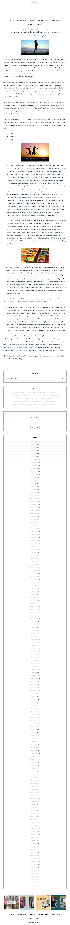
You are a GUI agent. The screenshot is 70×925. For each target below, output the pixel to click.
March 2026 (34, 456)
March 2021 (34, 636)
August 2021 (34, 621)
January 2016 (34, 822)
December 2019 (34, 681)
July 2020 (34, 660)
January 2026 (33, 462)
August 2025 (34, 477)
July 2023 (33, 552)
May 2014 (34, 882)
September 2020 (34, 654)
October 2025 (33, 471)
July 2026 (33, 444)
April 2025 (34, 489)
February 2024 (34, 531)
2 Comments (45, 29)
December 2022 (34, 573)
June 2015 (34, 843)
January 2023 (33, 570)
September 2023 (34, 546)
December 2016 (34, 789)
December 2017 (34, 753)
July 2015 (34, 840)
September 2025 (34, 474)
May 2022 (33, 594)
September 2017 (34, 762)
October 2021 (34, 615)
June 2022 (34, 591)
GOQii (35, 2)
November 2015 (34, 828)
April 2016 (34, 813)
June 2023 (34, 555)
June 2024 (33, 519)
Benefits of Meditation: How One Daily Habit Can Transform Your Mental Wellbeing (35, 404)
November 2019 (34, 684)
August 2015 (34, 837)
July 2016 (34, 804)
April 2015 (34, 849)
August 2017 (34, 765)
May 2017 (34, 774)
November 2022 (34, 576)
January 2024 (34, 534)
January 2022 (34, 606)
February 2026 (34, 459)
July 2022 (33, 588)
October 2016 (34, 795)
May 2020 (34, 666)
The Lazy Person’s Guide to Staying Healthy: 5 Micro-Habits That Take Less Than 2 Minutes (35, 395)
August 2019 (34, 693)
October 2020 (33, 651)
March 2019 (34, 708)
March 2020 (34, 672)
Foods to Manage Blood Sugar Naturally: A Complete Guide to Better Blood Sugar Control (35, 392)
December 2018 (34, 717)
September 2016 (34, 798)
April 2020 (34, 669)
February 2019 (34, 711)
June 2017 (34, 771)
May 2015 (34, 846)
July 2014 (34, 876)
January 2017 (34, 786)
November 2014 (34, 864)
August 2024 (33, 513)
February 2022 (34, 603)
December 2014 (34, 861)
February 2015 (34, 855)
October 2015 (34, 831)
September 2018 (34, 726)
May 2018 (34, 738)
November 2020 (34, 648)
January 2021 (34, 642)
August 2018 (34, 729)
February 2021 (34, 639)
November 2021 (34, 612)
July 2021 (34, 624)
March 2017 (34, 780)
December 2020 (34, 645)
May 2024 (33, 522)
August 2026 (34, 441)
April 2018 (34, 741)
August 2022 (34, 585)
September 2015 (34, 834)
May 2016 (33, 810)
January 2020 (34, 678)
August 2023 (34, 549)
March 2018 (34, 744)
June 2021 (33, 627)
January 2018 (33, 750)
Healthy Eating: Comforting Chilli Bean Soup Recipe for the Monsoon (35, 398)
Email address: (35, 417)
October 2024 (33, 507)
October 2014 (34, 867)
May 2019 (34, 702)
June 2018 (34, 735)
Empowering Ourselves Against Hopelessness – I (35, 32)
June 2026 (33, 447)
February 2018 (34, 747)
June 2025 (34, 483)
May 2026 (33, 450)
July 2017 (34, 768)
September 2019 (34, 690)
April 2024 (34, 525)
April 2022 (34, 597)
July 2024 (33, 516)
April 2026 (34, 453)
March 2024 (34, 528)
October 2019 (34, 687)
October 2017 (33, 759)
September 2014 (34, 870)
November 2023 (34, 540)
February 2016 (34, 819)
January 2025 (33, 498)
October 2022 (33, 579)
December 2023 (34, 537)
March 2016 (34, 816)
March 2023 (34, 564)
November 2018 (34, 720)
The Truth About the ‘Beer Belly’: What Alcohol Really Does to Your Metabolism (35, 401)
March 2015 (34, 852)
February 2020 (34, 675)
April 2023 (34, 561)
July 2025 (34, 480)
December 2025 (34, 465)
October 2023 (33, 543)
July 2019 (34, 696)
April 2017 (34, 777)
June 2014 (34, 879)
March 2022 (34, 600)
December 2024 (34, 501)
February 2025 (34, 495)
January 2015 (33, 858)
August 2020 (34, 657)
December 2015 (34, 825)
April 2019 (34, 705)
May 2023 (33, 558)
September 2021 (34, 618)
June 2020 (34, 663)
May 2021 (33, 630)
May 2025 (33, 486)
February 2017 (34, 783)
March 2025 (34, 492)
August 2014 (34, 873)
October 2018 (34, 723)
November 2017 (34, 756)
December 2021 (34, 609)
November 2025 (34, 468)
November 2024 (34, 504)
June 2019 (34, 699)
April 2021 (34, 633)
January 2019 (34, 714)
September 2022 (34, 582)
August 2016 (34, 801)
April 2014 (34, 885)
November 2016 (34, 792)
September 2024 (34, 510)
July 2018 (34, 732)
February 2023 (34, 567)
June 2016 (34, 807)
